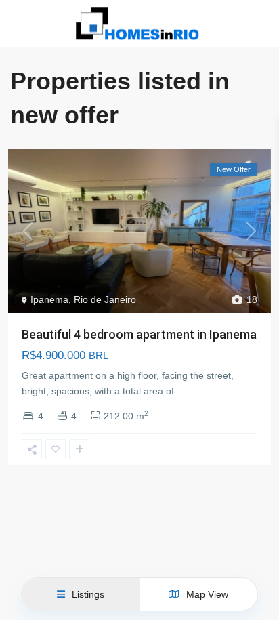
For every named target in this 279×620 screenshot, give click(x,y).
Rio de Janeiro (105, 299)
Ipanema (49, 299)
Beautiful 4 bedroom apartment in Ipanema (139, 334)
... (181, 391)
